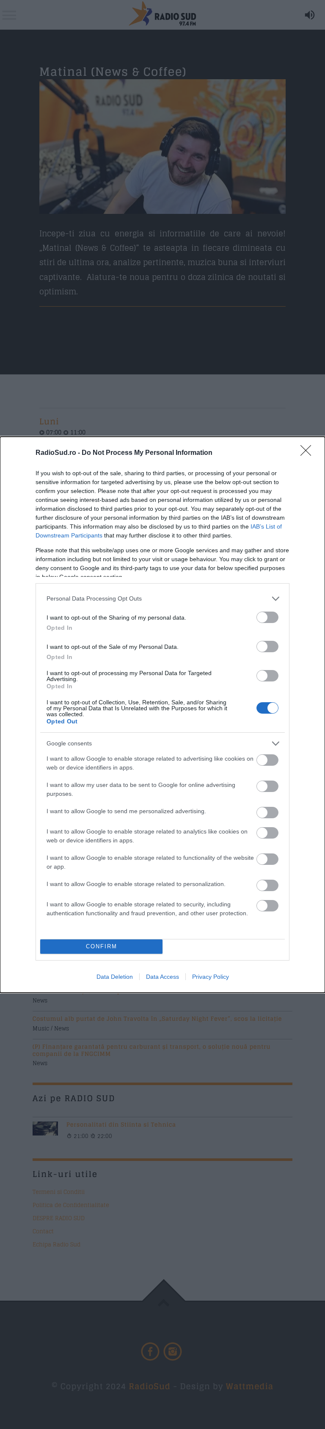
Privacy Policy (210, 976)
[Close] (308, 453)
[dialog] (162, 715)
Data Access (162, 976)
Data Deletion (114, 976)
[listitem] (162, 598)
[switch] (267, 617)
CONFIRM (101, 946)
